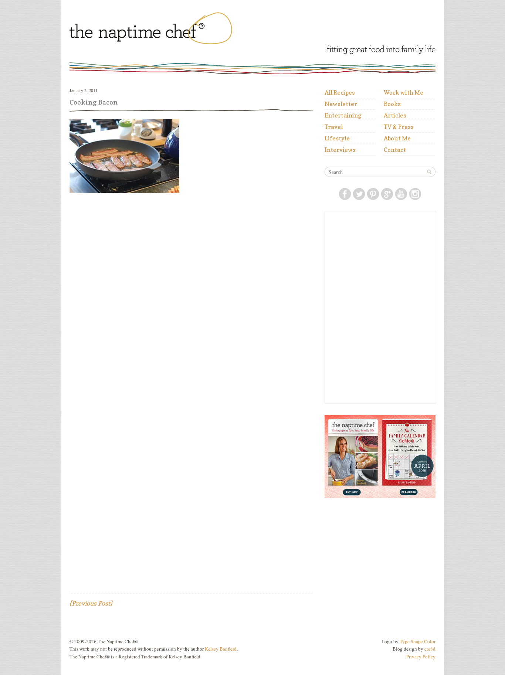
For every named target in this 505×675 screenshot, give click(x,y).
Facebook (345, 194)
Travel (334, 126)
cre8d (429, 648)
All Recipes (340, 92)
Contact (395, 149)
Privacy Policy (420, 656)
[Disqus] (191, 293)
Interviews (340, 149)
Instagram (415, 194)
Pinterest (373, 194)
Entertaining (343, 115)
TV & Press (399, 126)
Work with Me (403, 92)
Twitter (359, 194)
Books (392, 104)
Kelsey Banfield (221, 648)
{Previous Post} (91, 603)
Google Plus (387, 194)
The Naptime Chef (174, 29)
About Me (397, 138)
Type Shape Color (417, 641)
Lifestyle (337, 138)
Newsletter (341, 104)
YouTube (401, 194)
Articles (395, 115)
